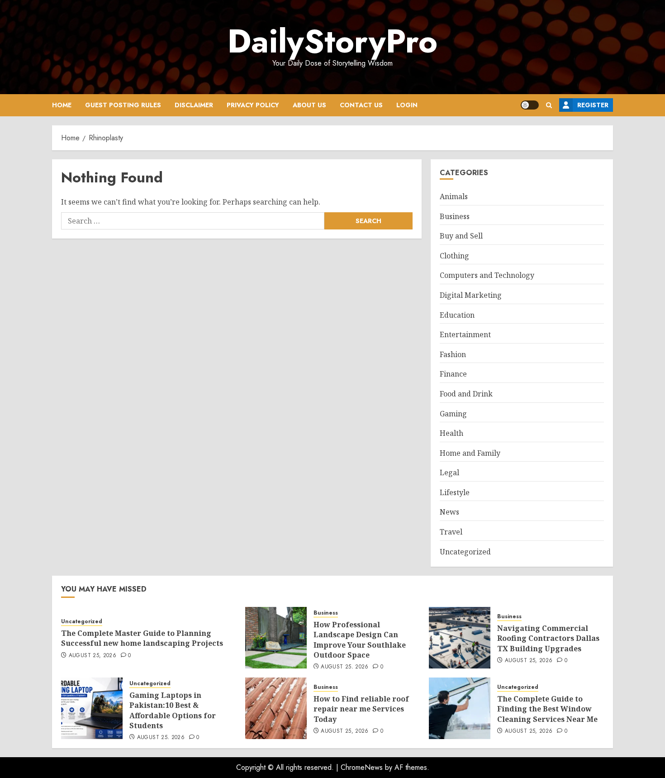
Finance (453, 374)
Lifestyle (455, 492)
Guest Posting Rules (123, 105)
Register (592, 105)
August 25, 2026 (92, 655)
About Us (309, 105)
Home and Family (470, 453)
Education (457, 315)
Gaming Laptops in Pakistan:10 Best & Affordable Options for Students (172, 710)
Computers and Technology (487, 275)
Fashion (453, 354)
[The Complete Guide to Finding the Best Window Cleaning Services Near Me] (459, 708)
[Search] (549, 105)
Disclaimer (194, 105)
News (449, 512)
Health (451, 433)
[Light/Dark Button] (530, 105)
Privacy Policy (253, 105)
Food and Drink (466, 394)
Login (407, 105)
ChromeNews (362, 767)
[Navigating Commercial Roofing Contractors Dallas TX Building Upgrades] (459, 637)
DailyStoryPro (332, 41)
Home (61, 105)
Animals (454, 196)
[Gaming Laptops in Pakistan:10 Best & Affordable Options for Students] (92, 708)
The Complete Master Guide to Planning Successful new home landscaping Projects (142, 638)
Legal (449, 472)
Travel (451, 532)
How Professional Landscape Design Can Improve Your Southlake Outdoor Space (360, 640)
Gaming (453, 414)
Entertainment (465, 334)
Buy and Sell (461, 236)
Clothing (454, 256)
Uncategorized (465, 552)
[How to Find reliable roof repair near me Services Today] (276, 708)
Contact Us (361, 105)
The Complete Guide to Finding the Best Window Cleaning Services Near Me (547, 709)
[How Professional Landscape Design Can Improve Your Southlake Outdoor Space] (276, 637)
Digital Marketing (471, 295)
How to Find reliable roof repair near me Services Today (361, 709)
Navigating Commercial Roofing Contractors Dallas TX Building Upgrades (548, 638)
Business (455, 216)
